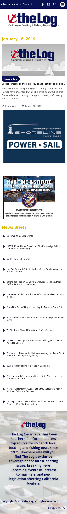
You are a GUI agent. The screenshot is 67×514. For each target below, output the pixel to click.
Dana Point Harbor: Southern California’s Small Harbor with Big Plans (35, 295)
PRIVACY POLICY (56, 508)
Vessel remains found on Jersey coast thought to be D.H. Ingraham (33, 84)
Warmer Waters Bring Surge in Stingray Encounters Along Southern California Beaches (34, 390)
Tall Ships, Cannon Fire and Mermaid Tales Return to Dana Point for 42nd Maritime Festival (35, 402)
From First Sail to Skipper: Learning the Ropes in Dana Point (35, 307)
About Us (16, 4)
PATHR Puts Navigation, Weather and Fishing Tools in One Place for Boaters (34, 341)
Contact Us (28, 4)
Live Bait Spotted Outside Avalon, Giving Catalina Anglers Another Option (34, 270)
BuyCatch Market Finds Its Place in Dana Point (28, 366)
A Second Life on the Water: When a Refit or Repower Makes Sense (35, 318)
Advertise (5, 4)
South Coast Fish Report (18, 259)
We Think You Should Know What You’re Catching (30, 330)
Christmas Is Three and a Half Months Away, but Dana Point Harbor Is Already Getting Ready (35, 354)
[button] (62, 4)
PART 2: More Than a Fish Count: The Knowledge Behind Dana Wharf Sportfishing (33, 247)
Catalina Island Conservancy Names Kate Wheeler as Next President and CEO (34, 377)
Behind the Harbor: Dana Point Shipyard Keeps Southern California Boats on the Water (34, 283)
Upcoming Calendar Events (20, 236)
